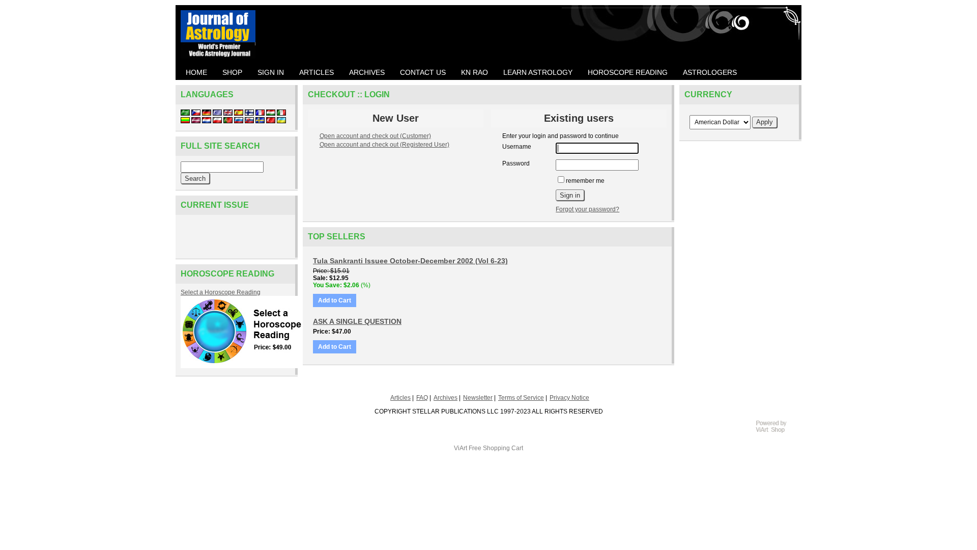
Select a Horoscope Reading (221, 292)
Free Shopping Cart (496, 448)
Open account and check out (375, 136)
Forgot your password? (587, 209)
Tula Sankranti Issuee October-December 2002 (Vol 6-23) (410, 261)
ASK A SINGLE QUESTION (357, 321)
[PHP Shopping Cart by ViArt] (776, 431)
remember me (585, 180)
